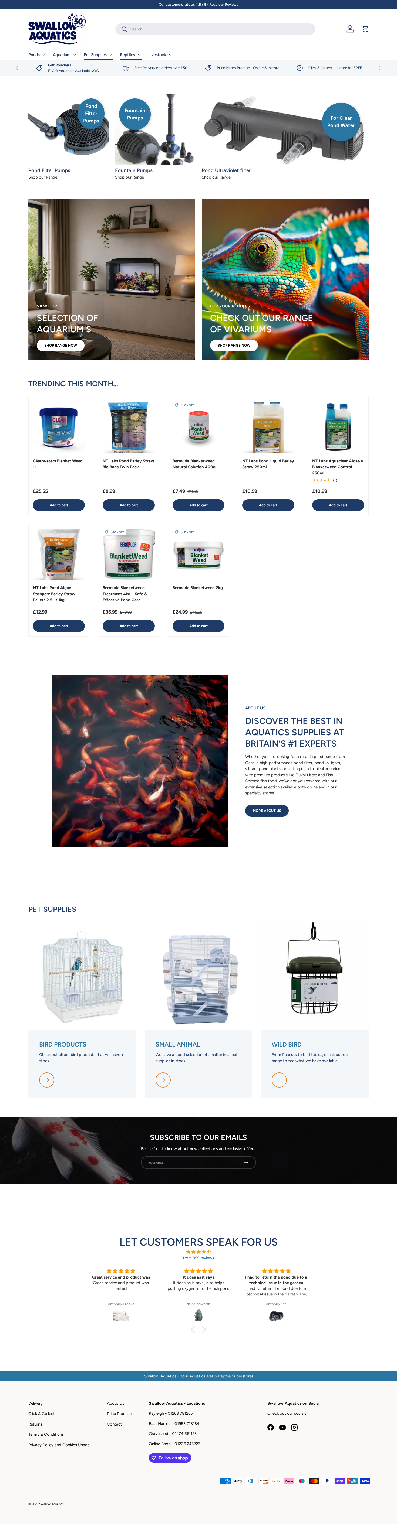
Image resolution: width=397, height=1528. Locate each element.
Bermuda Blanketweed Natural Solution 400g (194, 463)
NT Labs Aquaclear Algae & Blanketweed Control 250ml (338, 466)
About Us (115, 1403)
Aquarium (61, 54)
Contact (114, 1424)
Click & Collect (41, 1413)
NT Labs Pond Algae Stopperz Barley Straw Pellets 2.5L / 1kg (54, 593)
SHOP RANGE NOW (60, 345)
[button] (365, 29)
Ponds (34, 54)
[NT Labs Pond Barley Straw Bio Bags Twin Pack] (128, 427)
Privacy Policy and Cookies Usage (59, 1444)
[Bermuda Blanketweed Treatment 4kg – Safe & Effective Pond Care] (128, 554)
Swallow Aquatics (51, 1504)
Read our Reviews (224, 4)
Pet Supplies (95, 54)
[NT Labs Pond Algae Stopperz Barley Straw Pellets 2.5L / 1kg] (59, 554)
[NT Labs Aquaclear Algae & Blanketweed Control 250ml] (338, 427)
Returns (35, 1424)
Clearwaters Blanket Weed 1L (58, 463)
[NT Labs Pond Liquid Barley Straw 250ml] (268, 427)
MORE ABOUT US (267, 810)
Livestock (157, 54)
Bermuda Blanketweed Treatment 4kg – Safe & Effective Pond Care (125, 594)
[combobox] (215, 29)
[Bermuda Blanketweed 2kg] (198, 554)
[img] (198, 1252)
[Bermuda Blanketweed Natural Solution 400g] (198, 427)
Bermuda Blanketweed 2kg (198, 587)
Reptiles (127, 54)
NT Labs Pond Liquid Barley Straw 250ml (268, 463)
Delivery (35, 1403)
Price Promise (119, 1413)
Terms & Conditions (46, 1434)
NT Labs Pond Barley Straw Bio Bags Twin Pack (128, 463)
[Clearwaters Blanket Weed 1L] (59, 427)
